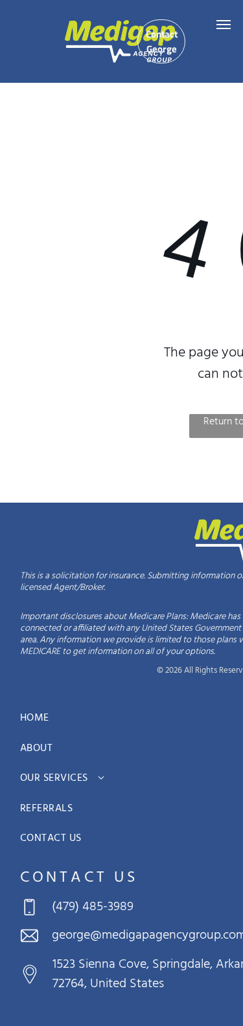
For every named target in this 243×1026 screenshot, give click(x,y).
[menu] (224, 25)
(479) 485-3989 (92, 907)
